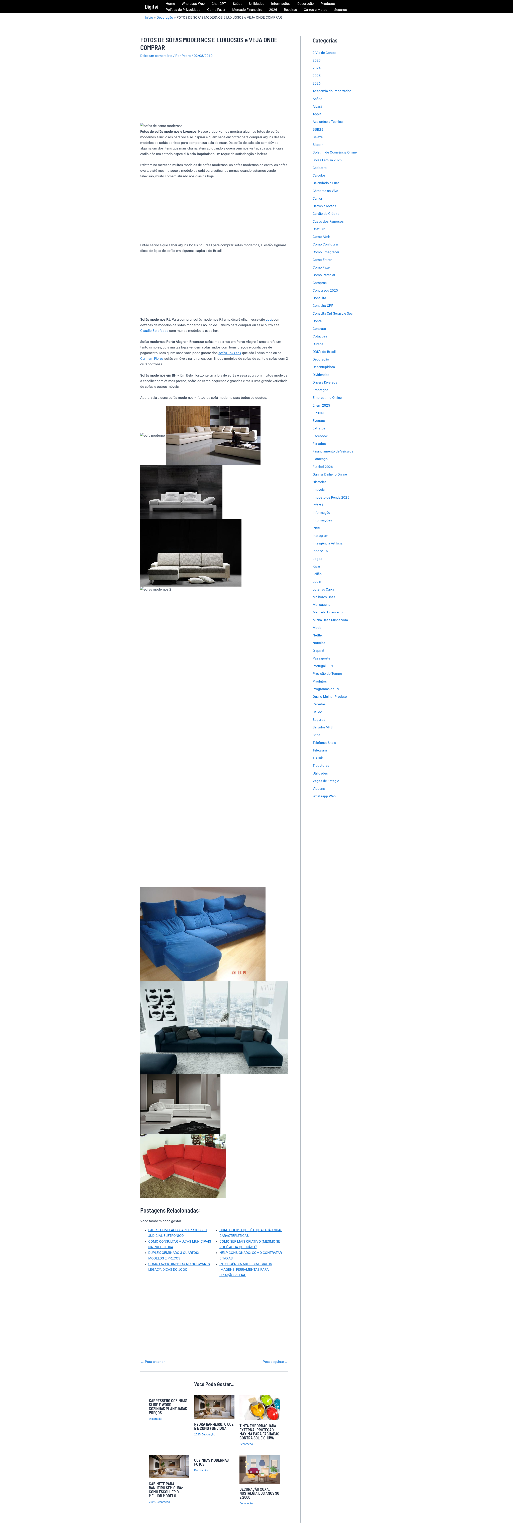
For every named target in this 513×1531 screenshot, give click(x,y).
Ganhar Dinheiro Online (330, 474)
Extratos (319, 428)
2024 (317, 68)
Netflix (317, 635)
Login (317, 582)
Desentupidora (324, 367)
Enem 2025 (321, 405)
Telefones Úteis (324, 743)
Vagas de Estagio (326, 781)
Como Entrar (322, 260)
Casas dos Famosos (328, 221)
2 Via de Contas (324, 53)
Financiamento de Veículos (333, 451)
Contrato (319, 329)
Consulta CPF (323, 306)
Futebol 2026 (323, 467)
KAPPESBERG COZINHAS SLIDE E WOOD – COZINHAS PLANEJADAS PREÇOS (168, 1406)
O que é (318, 651)
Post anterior (153, 1361)
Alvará (317, 106)
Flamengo (320, 459)
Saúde (237, 4)
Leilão (317, 574)
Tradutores (321, 765)
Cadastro (320, 168)
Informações (281, 4)
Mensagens (321, 605)
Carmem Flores (152, 358)
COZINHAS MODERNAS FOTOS (211, 1462)
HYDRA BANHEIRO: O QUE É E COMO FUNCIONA (213, 1426)
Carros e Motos (315, 10)
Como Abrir (321, 237)
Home (170, 4)
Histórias (319, 482)
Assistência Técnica (328, 122)
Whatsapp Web (193, 4)
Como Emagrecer (326, 252)
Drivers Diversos (325, 382)
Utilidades (256, 4)
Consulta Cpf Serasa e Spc (333, 313)
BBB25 (318, 129)
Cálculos (319, 175)
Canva (317, 198)
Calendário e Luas (326, 183)
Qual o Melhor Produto (330, 697)
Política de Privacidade (183, 10)
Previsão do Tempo (327, 674)
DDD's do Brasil (324, 352)
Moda (317, 628)
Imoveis (319, 490)
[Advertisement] (214, 93)
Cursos (318, 344)
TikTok (318, 758)
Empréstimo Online (327, 398)
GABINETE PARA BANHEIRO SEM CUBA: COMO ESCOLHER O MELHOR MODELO (166, 1489)
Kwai (316, 566)
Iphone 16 (320, 551)
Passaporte (321, 658)
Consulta (319, 298)
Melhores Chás (324, 597)
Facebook (320, 436)
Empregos (320, 390)
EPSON (318, 413)
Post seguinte (275, 1361)
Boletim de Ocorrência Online (335, 152)
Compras (320, 283)
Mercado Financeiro (247, 10)
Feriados (319, 444)
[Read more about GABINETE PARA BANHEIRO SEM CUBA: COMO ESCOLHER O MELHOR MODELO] (169, 1466)
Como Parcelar (324, 275)
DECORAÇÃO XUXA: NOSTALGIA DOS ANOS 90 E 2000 (259, 1493)
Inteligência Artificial (328, 543)
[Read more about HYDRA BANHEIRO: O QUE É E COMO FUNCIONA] (214, 1407)
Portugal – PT (323, 666)
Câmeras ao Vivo (325, 191)
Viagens (319, 789)
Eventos (319, 421)
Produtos (328, 4)
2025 (197, 1434)
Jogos (317, 559)
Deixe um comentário (156, 56)
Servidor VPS (322, 727)
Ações (317, 99)
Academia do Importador (332, 91)
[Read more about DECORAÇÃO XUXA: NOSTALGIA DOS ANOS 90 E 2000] (259, 1469)
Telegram (320, 750)
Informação (321, 513)
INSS (316, 528)
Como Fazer (216, 10)
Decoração (305, 4)
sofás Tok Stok (229, 353)
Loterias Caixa (323, 589)
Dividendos (321, 375)
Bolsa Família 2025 (327, 160)
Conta (317, 321)
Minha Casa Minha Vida (330, 620)
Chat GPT (219, 4)
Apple (317, 114)
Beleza (318, 137)
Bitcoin (318, 145)
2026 (273, 10)
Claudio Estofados (154, 331)
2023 (317, 60)
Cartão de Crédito (326, 214)
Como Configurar (325, 244)
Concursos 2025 (325, 290)
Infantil (318, 505)
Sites (316, 735)
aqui (269, 319)
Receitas (290, 10)
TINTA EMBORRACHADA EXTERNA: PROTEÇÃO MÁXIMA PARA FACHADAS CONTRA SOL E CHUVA (259, 1431)
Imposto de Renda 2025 (331, 497)
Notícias (319, 643)
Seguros (340, 10)
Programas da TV (326, 689)
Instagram (320, 536)
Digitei (151, 6)
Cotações (320, 336)
